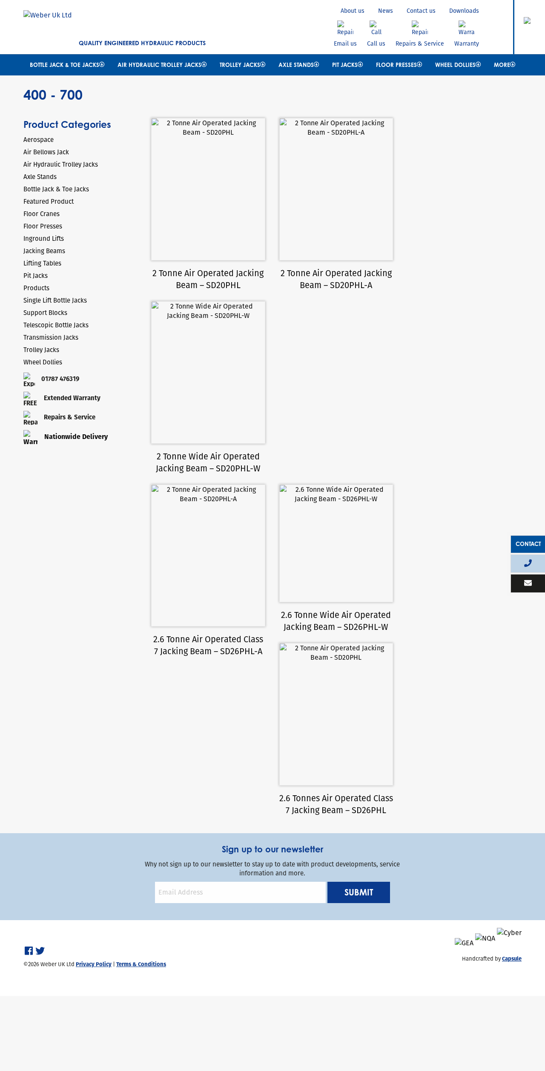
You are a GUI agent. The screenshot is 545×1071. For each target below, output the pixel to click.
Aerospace (38, 139)
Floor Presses (396, 64)
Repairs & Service (420, 43)
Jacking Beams (44, 250)
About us (352, 10)
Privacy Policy (94, 964)
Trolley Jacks (240, 64)
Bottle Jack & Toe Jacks (64, 64)
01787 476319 (60, 378)
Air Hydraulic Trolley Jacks (159, 64)
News (385, 10)
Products (36, 287)
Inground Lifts (43, 238)
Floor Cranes (41, 213)
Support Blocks (45, 312)
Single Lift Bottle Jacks (55, 300)
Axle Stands (296, 64)
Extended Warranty (72, 397)
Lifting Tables (42, 263)
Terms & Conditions (141, 964)
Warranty (466, 43)
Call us (376, 43)
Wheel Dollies (455, 64)
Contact (528, 543)
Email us (345, 43)
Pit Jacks (345, 64)
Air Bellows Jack (46, 151)
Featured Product (48, 201)
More (502, 64)
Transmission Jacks (50, 337)
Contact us (421, 10)
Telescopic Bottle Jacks (56, 324)
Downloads (464, 10)
